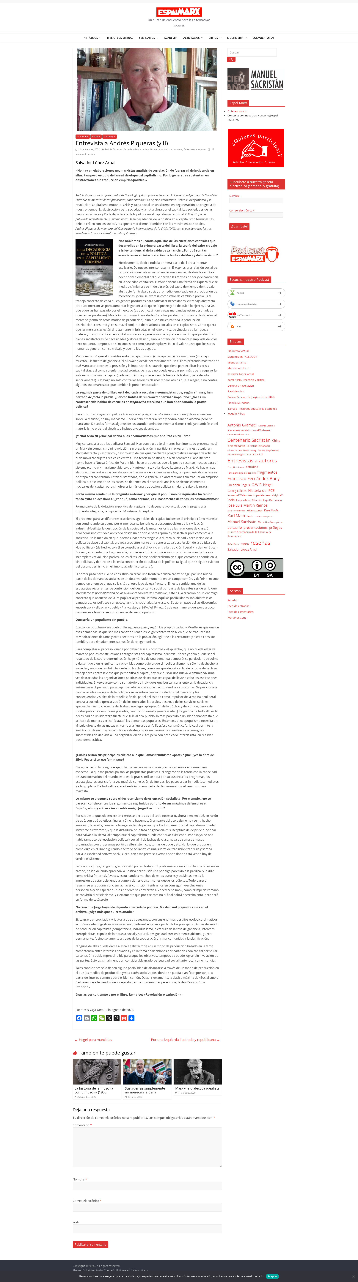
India (231, 500)
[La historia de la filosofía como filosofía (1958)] (97, 1061)
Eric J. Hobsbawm (235, 467)
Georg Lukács (236, 491)
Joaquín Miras (236, 413)
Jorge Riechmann (272, 500)
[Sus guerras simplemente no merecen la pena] (147, 1061)
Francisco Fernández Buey (253, 478)
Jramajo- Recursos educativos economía (252, 408)
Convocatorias (263, 37)
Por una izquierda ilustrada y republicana (185, 1039)
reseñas (260, 542)
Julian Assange (254, 510)
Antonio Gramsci (242, 425)
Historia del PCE (261, 490)
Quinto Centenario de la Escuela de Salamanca (249, 534)
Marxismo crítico (237, 368)
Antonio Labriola (266, 425)
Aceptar (272, 1276)
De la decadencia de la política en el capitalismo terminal (152, 149)
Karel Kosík (271, 510)
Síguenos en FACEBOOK (242, 356)
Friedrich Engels (238, 485)
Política (96, 136)
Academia (170, 37)
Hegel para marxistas (93, 1039)
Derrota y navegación (240, 385)
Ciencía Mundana (238, 403)
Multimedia (235, 37)
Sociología (109, 136)
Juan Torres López (236, 510)
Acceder (232, 600)
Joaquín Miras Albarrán (248, 500)
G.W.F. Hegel (262, 484)
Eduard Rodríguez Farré (239, 454)
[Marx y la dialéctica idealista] (197, 1061)
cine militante (236, 446)
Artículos (91, 37)
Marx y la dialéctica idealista (197, 1088)
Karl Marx (236, 515)
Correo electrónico (87, 1201)
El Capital (257, 454)
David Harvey (249, 450)
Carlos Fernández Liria (238, 434)
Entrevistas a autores (195, 149)
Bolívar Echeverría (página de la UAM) (250, 397)
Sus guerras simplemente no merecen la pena (145, 1090)
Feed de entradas (238, 606)
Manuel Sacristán (241, 521)
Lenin (250, 516)
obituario (234, 527)
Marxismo (82, 136)
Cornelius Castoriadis (258, 446)
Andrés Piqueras (113, 149)
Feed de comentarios (240, 612)
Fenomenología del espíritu (241, 472)
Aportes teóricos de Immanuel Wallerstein (249, 430)
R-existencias (235, 391)
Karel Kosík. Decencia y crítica (246, 380)
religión (245, 544)
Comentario (82, 1125)
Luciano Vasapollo (263, 516)
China (276, 441)
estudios (252, 467)
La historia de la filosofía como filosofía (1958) (94, 1090)
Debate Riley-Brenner (268, 450)
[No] (353, 1276)
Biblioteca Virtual (120, 37)
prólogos (275, 528)
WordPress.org (236, 617)
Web (76, 1222)
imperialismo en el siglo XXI (268, 495)
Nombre (80, 1179)
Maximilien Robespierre (270, 522)
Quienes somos (237, 111)
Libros (213, 37)
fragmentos (267, 472)
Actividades (191, 37)
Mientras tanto (236, 362)
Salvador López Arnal (240, 374)
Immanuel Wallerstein (239, 495)
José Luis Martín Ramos (247, 505)
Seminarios (147, 37)
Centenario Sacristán (249, 440)
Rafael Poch (233, 544)
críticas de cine (234, 450)
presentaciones (256, 527)
